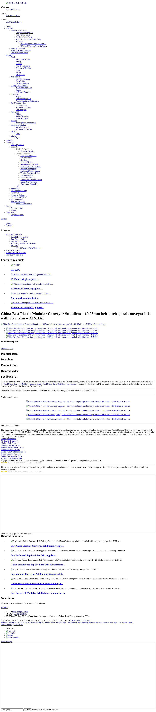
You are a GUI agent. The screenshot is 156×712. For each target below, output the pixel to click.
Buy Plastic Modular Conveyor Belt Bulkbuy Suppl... (37, 546)
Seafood (19, 64)
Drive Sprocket (26, 158)
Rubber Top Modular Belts (11, 456)
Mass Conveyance (23, 127)
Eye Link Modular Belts (123, 622)
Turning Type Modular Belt (11, 458)
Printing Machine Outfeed (26, 123)
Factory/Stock (16, 193)
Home (8, 26)
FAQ (18, 186)
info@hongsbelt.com (14, 22)
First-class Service (27, 151)
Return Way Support (28, 169)
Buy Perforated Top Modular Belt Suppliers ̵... (34, 555)
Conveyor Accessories (19, 53)
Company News (17, 208)
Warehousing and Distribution (27, 101)
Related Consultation (24, 204)
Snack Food (20, 75)
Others (13, 136)
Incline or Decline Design (30, 171)
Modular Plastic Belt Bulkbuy (12, 447)
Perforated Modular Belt (10, 450)
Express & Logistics (23, 99)
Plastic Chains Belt (18, 48)
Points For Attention (28, 177)
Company (9, 142)
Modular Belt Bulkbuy (9, 441)
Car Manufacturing (23, 79)
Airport (18, 96)
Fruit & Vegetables (23, 66)
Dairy (18, 70)
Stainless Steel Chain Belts (21, 50)
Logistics (14, 94)
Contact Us (10, 212)
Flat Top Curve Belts (24, 37)
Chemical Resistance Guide (31, 180)
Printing (14, 121)
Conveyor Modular (8, 439)
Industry (9, 55)
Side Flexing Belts (23, 35)
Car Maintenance (22, 83)
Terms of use (18, 625)
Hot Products (77, 620)
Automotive (15, 77)
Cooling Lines (21, 105)
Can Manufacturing (18, 125)
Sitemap (87, 620)
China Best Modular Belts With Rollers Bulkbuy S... (37, 583)
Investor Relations (18, 202)
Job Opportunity (17, 199)
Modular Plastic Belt (18, 30)
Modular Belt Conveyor (53, 622)
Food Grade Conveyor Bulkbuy (16, 384)
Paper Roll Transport (24, 88)
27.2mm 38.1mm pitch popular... (27, 307)
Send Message (6, 642)
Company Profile (17, 145)
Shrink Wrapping (22, 116)
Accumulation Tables (24, 129)
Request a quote (7, 349)
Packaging (15, 112)
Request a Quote (17, 215)
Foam (18, 138)
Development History (19, 191)
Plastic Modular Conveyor (11, 454)
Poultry (18, 61)
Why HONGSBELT (19, 197)
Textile (13, 131)
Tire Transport (21, 110)
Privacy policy (6, 625)
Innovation (15, 188)
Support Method (26, 162)
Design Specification (28, 156)
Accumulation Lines (23, 107)
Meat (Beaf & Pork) (23, 59)
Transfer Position (27, 175)
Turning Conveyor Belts (29, 173)
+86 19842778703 (13, 9)
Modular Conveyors (8, 622)
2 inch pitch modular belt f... (25, 298)
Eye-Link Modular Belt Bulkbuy (75, 622)
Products (9, 28)
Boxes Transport (22, 118)
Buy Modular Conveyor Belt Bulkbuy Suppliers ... (37, 574)
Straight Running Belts (24, 33)
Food (13, 57)
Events (13, 210)
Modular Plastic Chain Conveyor (30, 622)
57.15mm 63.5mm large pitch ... (27, 288)
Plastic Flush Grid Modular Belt (13, 452)
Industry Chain (35, 384)
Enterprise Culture (18, 195)
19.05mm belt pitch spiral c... (25, 279)
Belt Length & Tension (29, 164)
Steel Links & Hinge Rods (30, 167)
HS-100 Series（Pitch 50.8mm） (33, 44)
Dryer (18, 134)
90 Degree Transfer (23, 92)
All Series (19, 41)
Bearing (23, 160)
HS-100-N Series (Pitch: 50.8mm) (33, 46)
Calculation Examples (28, 184)
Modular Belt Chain (8, 443)
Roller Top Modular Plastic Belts (28, 39)
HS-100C (15, 270)
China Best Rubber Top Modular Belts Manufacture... (38, 564)
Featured (9, 225)
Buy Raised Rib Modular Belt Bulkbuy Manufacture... (38, 593)
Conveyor (10, 140)
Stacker (18, 90)
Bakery (18, 72)
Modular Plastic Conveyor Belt (101, 622)
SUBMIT (4, 608)
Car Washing (21, 81)
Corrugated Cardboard (19, 86)
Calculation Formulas (28, 182)
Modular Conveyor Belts (10, 445)
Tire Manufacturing (18, 103)
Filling (18, 114)
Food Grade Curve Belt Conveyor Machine (59, 384)
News (8, 206)
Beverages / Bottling (23, 68)
